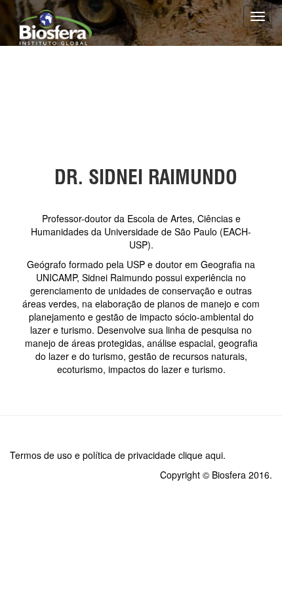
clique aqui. (202, 455)
